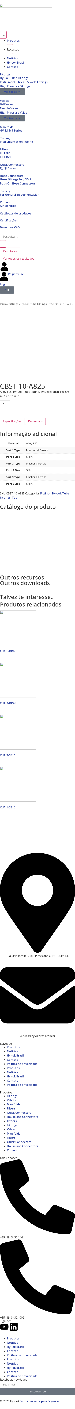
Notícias (12, 58)
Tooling (5, 191)
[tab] (12, 421)
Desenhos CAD (10, 227)
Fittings (5, 74)
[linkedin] (13, 1326)
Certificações (9, 220)
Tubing (5, 138)
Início (3, 304)
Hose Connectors (12, 176)
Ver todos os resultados (18, 258)
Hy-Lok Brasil (15, 62)
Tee (51, 304)
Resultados (10, 251)
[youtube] (4, 1326)
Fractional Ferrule (37, 450)
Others (5, 202)
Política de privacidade (22, 1064)
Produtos (13, 41)
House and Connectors (22, 1117)
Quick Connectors (12, 165)
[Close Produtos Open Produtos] (10, 45)
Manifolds (6, 127)
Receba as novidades (13, 1379)
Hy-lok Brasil (15, 1055)
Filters (4, 149)
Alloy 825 (31, 443)
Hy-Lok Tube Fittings (34, 304)
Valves (4, 101)
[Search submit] (3, 244)
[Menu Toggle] (3, 35)
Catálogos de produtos (15, 213)
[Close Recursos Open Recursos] (10, 54)
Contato (12, 67)
